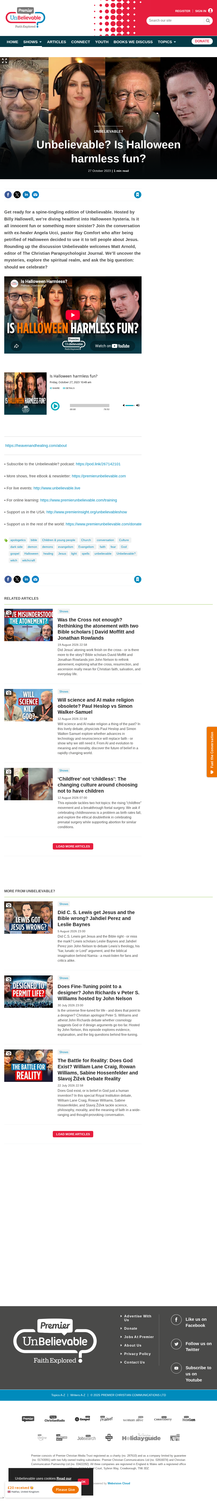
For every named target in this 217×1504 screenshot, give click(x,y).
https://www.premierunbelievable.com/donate (104, 524)
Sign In (200, 11)
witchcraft (28, 560)
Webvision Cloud (119, 1483)
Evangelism (86, 546)
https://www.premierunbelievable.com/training (78, 500)
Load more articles (73, 846)
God (124, 546)
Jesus (62, 553)
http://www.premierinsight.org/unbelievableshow (86, 512)
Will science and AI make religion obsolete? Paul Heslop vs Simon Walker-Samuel (96, 706)
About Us (133, 1345)
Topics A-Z (58, 1395)
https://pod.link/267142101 (98, 464)
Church (86, 540)
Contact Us (134, 1362)
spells (85, 553)
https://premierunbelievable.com (99, 476)
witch (13, 560)
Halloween (31, 553)
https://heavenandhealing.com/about (36, 445)
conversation (105, 540)
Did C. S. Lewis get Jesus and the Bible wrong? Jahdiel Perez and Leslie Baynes (96, 918)
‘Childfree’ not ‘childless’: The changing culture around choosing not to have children (98, 785)
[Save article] (138, 194)
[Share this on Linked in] (26, 194)
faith (103, 546)
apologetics (18, 540)
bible (34, 540)
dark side (16, 546)
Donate (131, 1328)
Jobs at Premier (139, 1337)
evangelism (65, 546)
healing (48, 553)
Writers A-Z (77, 1395)
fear (113, 546)
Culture (124, 540)
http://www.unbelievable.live (56, 488)
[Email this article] (35, 194)
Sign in (86, 186)
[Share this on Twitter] (17, 194)
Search (208, 21)
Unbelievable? (108, 131)
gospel (14, 553)
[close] (141, 186)
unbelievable (103, 553)
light (74, 553)
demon (32, 546)
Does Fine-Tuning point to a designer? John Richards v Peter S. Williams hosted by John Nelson (98, 992)
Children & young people (59, 540)
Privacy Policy (137, 1354)
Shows (63, 611)
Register (182, 11)
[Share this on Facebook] (8, 194)
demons (47, 546)
